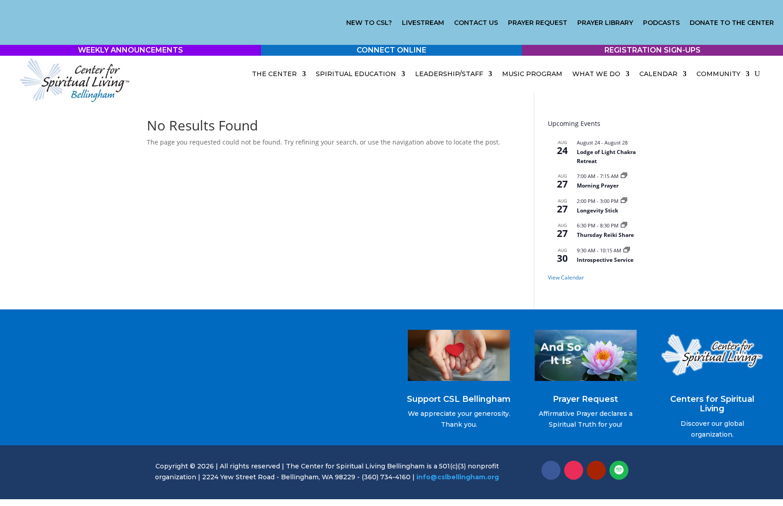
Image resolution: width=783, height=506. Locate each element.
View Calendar (566, 277)
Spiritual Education (356, 74)
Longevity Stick (597, 210)
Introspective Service (605, 260)
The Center (274, 74)
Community (718, 74)
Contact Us (476, 23)
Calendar (658, 74)
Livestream (423, 23)
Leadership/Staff (449, 74)
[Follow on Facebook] (551, 470)
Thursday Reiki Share (605, 235)
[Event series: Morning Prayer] (624, 176)
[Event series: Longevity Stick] (624, 201)
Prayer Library (605, 23)
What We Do (596, 74)
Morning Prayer (598, 185)
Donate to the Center (732, 23)
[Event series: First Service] (627, 250)
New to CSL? (369, 23)
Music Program (532, 74)
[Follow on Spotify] (618, 470)
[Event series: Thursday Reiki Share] (624, 225)
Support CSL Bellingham (459, 399)
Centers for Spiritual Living (712, 404)
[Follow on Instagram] (573, 470)
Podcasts (661, 23)
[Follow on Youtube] (596, 470)
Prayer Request (537, 23)
